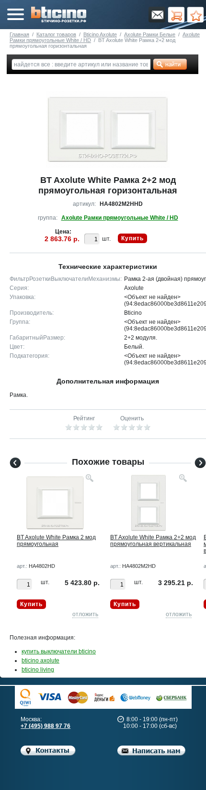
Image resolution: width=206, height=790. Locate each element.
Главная (19, 34)
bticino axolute (40, 660)
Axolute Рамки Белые (149, 34)
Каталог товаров (56, 34)
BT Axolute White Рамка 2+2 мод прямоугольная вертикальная (153, 540)
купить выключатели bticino (59, 651)
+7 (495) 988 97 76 (45, 726)
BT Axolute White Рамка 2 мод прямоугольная (56, 540)
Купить (132, 238)
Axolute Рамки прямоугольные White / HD (119, 217)
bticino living (38, 669)
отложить (85, 614)
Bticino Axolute (100, 34)
